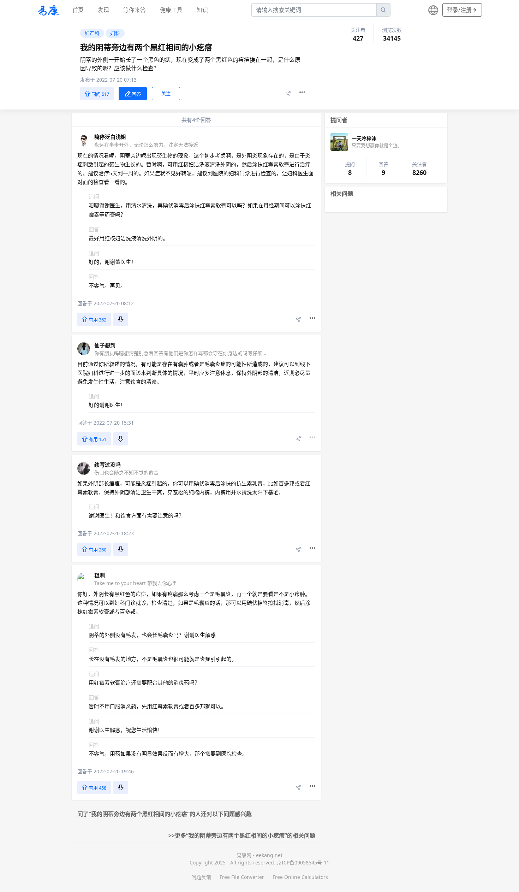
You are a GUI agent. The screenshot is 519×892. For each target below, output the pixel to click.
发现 (103, 10)
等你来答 (134, 10)
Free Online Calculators (300, 877)
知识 (202, 10)
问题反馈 (201, 877)
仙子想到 (104, 345)
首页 (78, 10)
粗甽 (99, 575)
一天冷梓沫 (364, 138)
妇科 (115, 33)
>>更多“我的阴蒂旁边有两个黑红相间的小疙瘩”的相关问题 (241, 835)
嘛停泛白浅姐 (110, 136)
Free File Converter (242, 877)
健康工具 (171, 10)
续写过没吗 (107, 464)
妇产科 (92, 33)
